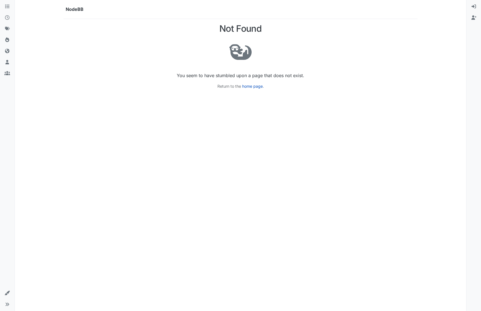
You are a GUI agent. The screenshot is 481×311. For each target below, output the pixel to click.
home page (252, 86)
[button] (7, 293)
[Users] (7, 62)
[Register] (474, 17)
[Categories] (7, 6)
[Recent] (7, 17)
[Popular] (7, 40)
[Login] (474, 6)
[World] (7, 51)
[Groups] (7, 73)
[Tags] (7, 29)
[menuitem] (474, 6)
